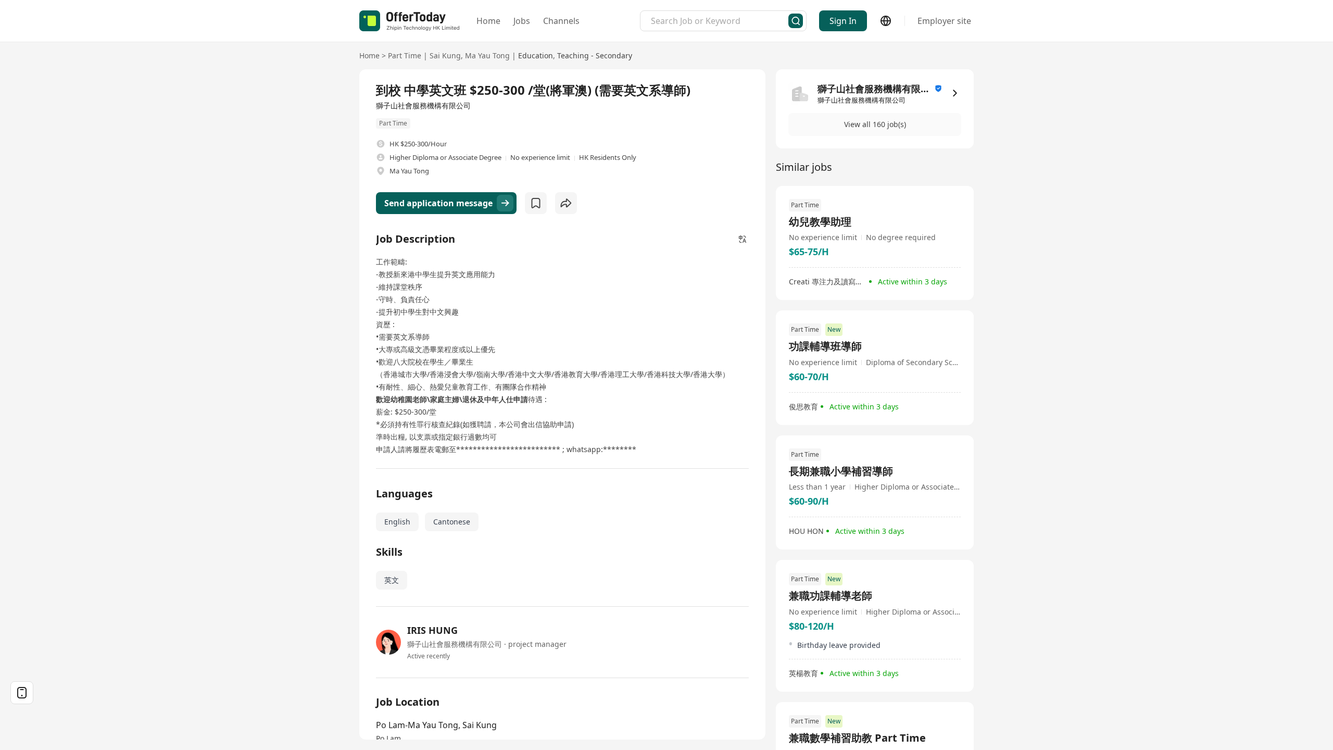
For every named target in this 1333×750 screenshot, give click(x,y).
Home (488, 21)
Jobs (521, 21)
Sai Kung (445, 55)
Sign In (843, 21)
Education (535, 55)
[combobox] (719, 21)
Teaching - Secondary (594, 55)
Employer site (944, 21)
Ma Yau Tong (487, 55)
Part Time (404, 55)
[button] (874, 124)
